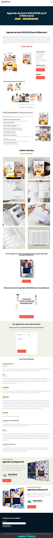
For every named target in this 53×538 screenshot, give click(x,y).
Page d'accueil (17, 18)
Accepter (22, 536)
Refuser (31, 536)
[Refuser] (47, 535)
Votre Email (4, 521)
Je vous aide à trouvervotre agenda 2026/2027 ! (47, 529)
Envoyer (21, 351)
